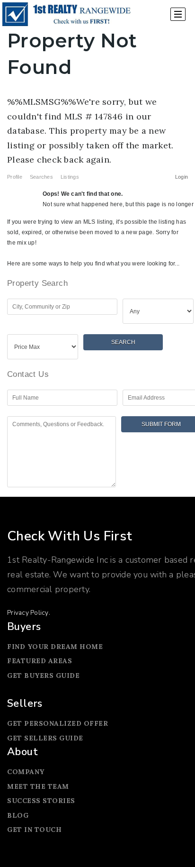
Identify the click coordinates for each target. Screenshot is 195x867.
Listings (70, 177)
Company (25, 771)
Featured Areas (39, 661)
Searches (41, 177)
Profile (14, 177)
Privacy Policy (28, 612)
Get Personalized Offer (57, 723)
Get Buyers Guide (43, 675)
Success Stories (41, 800)
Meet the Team (38, 786)
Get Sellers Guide (45, 738)
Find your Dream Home (55, 646)
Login (181, 177)
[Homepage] (66, 14)
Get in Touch (34, 829)
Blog (17, 815)
